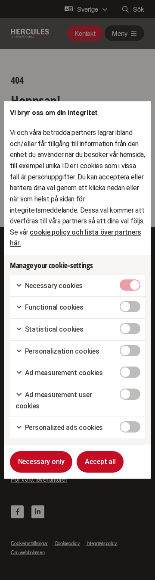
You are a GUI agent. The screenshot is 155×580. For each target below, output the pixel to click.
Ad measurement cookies (63, 373)
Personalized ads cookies (63, 427)
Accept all (100, 462)
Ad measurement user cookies (54, 400)
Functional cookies (53, 307)
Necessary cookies (53, 286)
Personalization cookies (61, 351)
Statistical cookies (53, 329)
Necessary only (41, 462)
